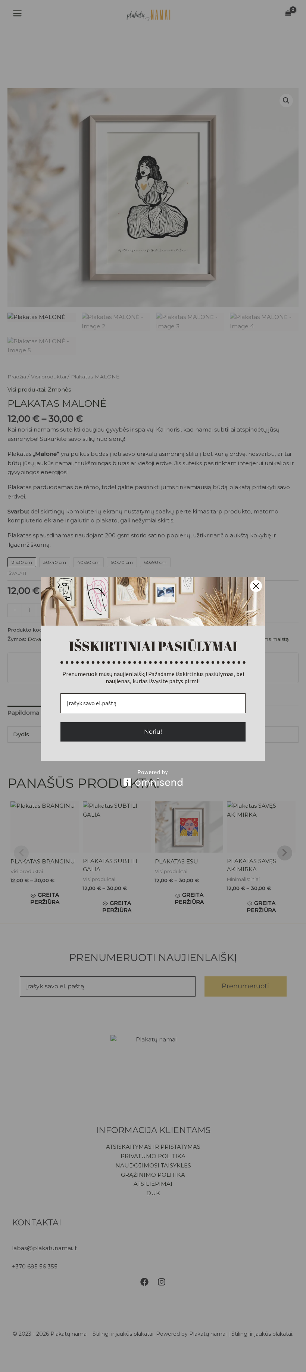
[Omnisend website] (153, 778)
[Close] (256, 586)
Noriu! (153, 731)
